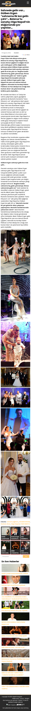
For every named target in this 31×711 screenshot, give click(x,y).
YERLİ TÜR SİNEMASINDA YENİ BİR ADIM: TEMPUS (15, 688)
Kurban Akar (5, 524)
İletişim (27, 698)
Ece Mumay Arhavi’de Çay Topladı (14, 611)
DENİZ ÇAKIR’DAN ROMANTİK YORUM (15, 574)
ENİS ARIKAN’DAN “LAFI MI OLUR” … (14, 647)
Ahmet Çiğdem (12, 522)
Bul (26, 556)
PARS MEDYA (25, 524)
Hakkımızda (15, 698)
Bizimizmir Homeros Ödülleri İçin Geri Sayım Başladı (15, 660)
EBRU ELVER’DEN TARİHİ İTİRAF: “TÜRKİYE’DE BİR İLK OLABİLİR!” (13, 674)
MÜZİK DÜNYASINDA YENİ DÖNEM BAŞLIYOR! (13, 623)
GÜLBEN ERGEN (24, 522)
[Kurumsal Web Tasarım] (21, 705)
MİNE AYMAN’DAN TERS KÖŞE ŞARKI (14, 636)
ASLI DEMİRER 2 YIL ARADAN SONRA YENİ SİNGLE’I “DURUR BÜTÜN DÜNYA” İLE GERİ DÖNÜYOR (15, 598)
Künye (22, 698)
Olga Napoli (15, 524)
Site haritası (6, 700)
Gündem (16, 53)
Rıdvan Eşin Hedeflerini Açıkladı (13, 585)
